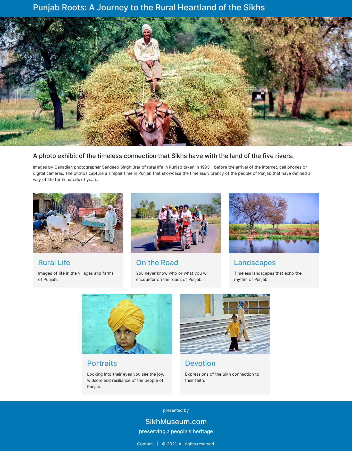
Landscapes (255, 262)
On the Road (157, 262)
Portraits (102, 363)
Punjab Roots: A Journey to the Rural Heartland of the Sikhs (149, 7)
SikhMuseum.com (176, 421)
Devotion (200, 363)
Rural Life (54, 262)
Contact (145, 443)
